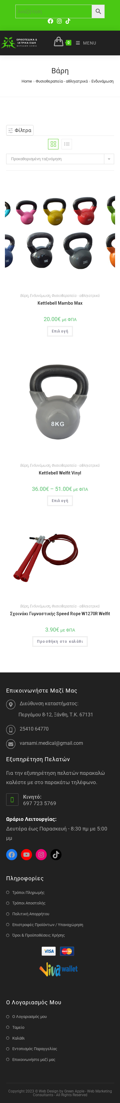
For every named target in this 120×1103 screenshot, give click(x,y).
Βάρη (24, 296)
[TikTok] (68, 21)
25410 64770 (34, 729)
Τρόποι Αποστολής (29, 903)
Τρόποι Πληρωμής (28, 892)
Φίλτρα (22, 130)
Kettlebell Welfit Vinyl (60, 472)
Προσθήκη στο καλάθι (60, 641)
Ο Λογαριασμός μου (29, 1016)
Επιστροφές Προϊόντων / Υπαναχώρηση (47, 924)
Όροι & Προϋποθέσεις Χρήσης (38, 935)
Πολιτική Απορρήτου (30, 914)
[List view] (67, 144)
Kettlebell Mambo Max (60, 303)
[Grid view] (53, 144)
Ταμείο (18, 1027)
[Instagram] (59, 21)
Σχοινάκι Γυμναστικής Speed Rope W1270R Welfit (60, 613)
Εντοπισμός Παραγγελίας (34, 1048)
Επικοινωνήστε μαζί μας (33, 1059)
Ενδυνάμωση (102, 81)
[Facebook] (51, 21)
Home (27, 81)
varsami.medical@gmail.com (51, 743)
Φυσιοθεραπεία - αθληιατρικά (62, 81)
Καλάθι (18, 1038)
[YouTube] (26, 854)
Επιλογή (60, 331)
